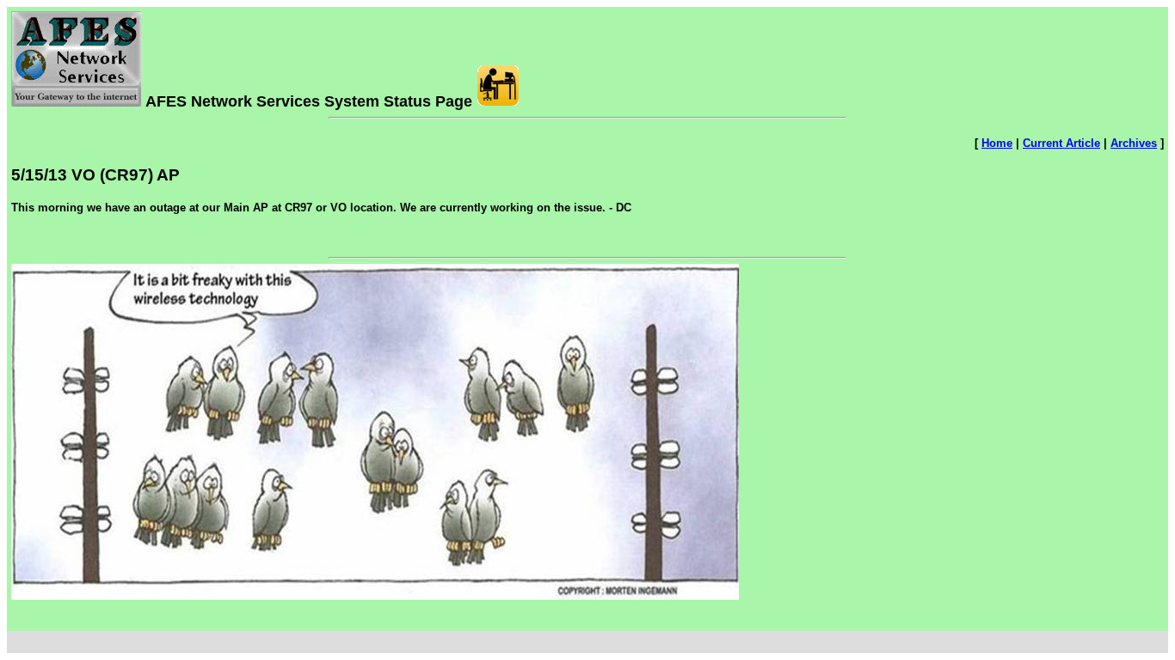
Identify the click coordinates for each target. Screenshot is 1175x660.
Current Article (1061, 143)
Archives (1133, 143)
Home (996, 143)
